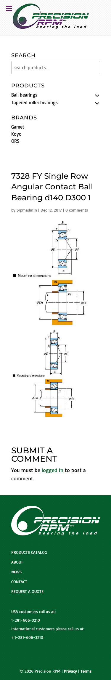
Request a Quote (27, 591)
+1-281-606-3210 (27, 637)
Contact (19, 581)
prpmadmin (27, 209)
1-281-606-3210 (25, 620)
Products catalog (29, 552)
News (16, 571)
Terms (86, 670)
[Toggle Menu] (9, 8)
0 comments (76, 209)
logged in (52, 470)
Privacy (70, 670)
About (17, 561)
